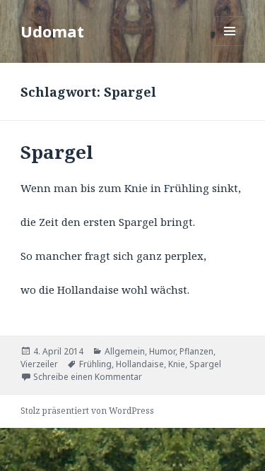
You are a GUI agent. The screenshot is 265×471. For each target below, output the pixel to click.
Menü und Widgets (230, 45)
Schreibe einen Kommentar (87, 377)
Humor (162, 351)
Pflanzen (196, 351)
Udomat (52, 31)
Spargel (56, 152)
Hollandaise (140, 364)
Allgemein (125, 351)
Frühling (95, 364)
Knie (176, 364)
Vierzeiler (39, 364)
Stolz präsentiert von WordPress (87, 411)
